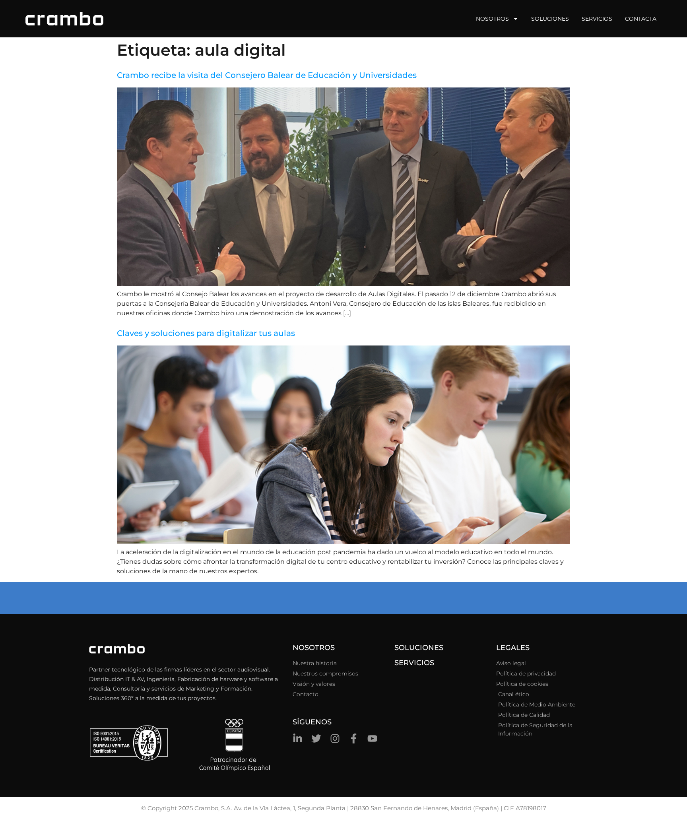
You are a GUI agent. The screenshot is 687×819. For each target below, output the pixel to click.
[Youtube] (372, 738)
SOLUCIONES (418, 647)
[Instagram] (335, 738)
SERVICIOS (414, 662)
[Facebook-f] (354, 738)
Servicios (597, 18)
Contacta (640, 18)
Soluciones (550, 18)
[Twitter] (316, 738)
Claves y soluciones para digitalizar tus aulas (206, 333)
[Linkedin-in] (298, 738)
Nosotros (492, 18)
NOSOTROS (314, 647)
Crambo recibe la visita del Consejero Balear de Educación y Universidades (267, 75)
